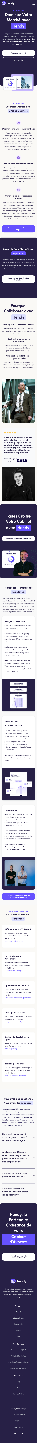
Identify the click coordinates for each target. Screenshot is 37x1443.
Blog (18, 1382)
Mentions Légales (19, 1414)
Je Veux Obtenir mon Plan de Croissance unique (18, 896)
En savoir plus (18, 60)
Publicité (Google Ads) (18, 1356)
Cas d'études (18, 1324)
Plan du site (18, 1427)
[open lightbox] (18, 484)
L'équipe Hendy (18, 1318)
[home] (8, 3)
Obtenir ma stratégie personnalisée (18, 1257)
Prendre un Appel (18, 53)
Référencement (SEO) (18, 1350)
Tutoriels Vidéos (18, 1394)
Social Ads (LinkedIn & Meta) (18, 1362)
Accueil (18, 1312)
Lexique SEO (18, 1421)
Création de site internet (18, 1368)
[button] (33, 3)
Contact (18, 1330)
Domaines (18, 1336)
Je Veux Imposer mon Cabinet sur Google (18, 229)
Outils (18, 1388)
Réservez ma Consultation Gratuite (18, 279)
